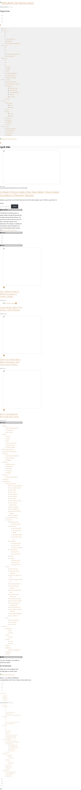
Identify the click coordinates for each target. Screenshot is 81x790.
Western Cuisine (11, 77)
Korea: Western (13, 515)
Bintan (11, 107)
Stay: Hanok (12, 622)
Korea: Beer (12, 492)
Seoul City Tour (19, 187)
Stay (7, 618)
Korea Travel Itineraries (9, 451)
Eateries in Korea (11, 81)
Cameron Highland (14, 649)
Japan (8, 111)
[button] (12, 7)
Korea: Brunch (13, 494)
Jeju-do (11, 94)
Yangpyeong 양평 (17, 547)
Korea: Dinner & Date (15, 500)
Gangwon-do (13, 88)
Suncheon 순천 (17, 564)
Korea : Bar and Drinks (15, 485)
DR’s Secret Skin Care (12, 54)
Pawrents (9, 133)
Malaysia (8, 120)
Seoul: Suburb (13, 615)
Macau (8, 118)
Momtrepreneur (11, 128)
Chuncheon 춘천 (17, 528)
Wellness (9, 41)
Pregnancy (9, 470)
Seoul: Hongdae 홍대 (15, 598)
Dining (5, 58)
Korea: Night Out (14, 509)
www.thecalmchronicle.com (10, 230)
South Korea (7, 79)
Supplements (10, 56)
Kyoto (11, 113)
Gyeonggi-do (13, 90)
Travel (5, 101)
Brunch (8, 67)
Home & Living (10, 39)
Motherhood (10, 131)
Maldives (9, 122)
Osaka (11, 116)
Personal (6, 126)
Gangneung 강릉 (17, 534)
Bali (10, 105)
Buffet (8, 69)
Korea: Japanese (14, 507)
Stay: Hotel (12, 624)
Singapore (6, 479)
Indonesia (9, 103)
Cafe (7, 71)
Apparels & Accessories (13, 43)
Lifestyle (6, 30)
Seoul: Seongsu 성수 (14, 607)
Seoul (8, 99)
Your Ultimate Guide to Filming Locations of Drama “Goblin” (9, 294)
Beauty (5, 45)
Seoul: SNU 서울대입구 (15, 613)
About (5, 695)
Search (2, 203)
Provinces (9, 86)
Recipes (5, 475)
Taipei (8, 124)
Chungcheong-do (14, 522)
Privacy (5, 697)
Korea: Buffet (13, 496)
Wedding (9, 135)
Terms (5, 698)
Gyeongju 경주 (16, 554)
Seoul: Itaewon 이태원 (15, 600)
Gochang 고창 (16, 560)
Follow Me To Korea (4, 187)
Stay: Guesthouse (14, 620)
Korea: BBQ (12, 490)
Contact (5, 700)
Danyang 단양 (16, 524)
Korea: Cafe (12, 498)
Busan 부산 (16, 551)
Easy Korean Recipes (12, 477)
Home (4, 28)
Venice (11, 637)
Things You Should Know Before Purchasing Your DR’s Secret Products (10, 362)
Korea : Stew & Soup (15, 487)
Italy (7, 109)
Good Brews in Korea (12, 84)
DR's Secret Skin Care (12, 428)
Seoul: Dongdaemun (14, 583)
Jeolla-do (12, 96)
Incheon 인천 (16, 545)
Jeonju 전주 (16, 562)
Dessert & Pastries (11, 73)
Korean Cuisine (10, 75)
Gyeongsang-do (14, 92)
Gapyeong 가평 (17, 543)
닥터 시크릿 (9, 432)
